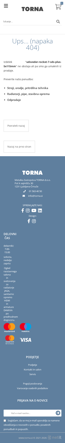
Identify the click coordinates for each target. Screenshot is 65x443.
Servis (32, 374)
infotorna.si (35, 195)
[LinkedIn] (41, 211)
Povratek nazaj (16, 125)
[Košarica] (58, 6)
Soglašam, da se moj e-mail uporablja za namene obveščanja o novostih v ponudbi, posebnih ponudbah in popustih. (32, 425)
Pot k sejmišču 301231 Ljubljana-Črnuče (26, 185)
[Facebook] (23, 211)
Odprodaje (14, 100)
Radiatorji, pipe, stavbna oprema (28, 94)
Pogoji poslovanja (32, 383)
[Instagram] (28, 211)
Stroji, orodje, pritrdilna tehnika (27, 88)
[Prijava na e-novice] (58, 413)
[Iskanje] (58, 21)
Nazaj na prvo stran (19, 146)
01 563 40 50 (35, 191)
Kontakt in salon (32, 369)
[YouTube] (34, 211)
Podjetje (32, 364)
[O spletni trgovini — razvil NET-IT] (54, 437)
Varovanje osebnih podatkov (32, 388)
